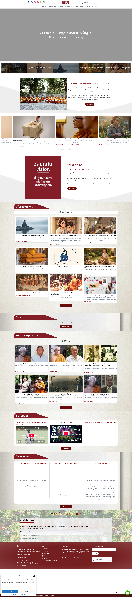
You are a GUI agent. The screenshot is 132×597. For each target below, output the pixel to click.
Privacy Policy (22, 594)
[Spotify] (78, 557)
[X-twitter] (62, 557)
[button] (34, 576)
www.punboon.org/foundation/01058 (73, 552)
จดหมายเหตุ (17, 371)
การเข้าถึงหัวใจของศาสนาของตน (31, 531)
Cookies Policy (15, 594)
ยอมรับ (10, 591)
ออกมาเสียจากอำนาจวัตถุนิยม (30, 538)
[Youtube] (68, 557)
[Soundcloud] (74, 557)
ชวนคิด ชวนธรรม (10, 144)
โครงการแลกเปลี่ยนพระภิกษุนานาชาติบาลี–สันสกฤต (90, 83)
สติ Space (59, 272)
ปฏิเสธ (26, 591)
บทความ (22, 371)
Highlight (4, 144)
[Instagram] (71, 557)
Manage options (5, 587)
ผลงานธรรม (52, 299)
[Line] (127, 592)
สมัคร (95, 553)
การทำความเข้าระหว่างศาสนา (30, 535)
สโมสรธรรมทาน (19, 295)
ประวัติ (46, 144)
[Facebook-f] (65, 557)
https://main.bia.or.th (10, 579)
